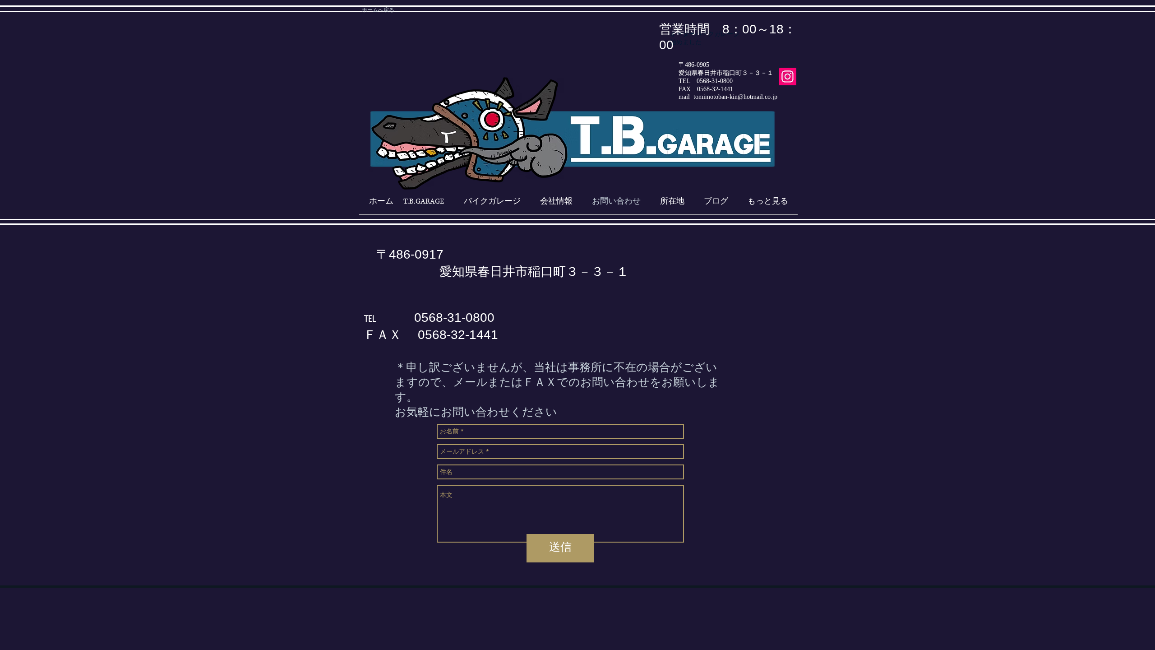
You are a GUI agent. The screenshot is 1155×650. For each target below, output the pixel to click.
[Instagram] (787, 76)
